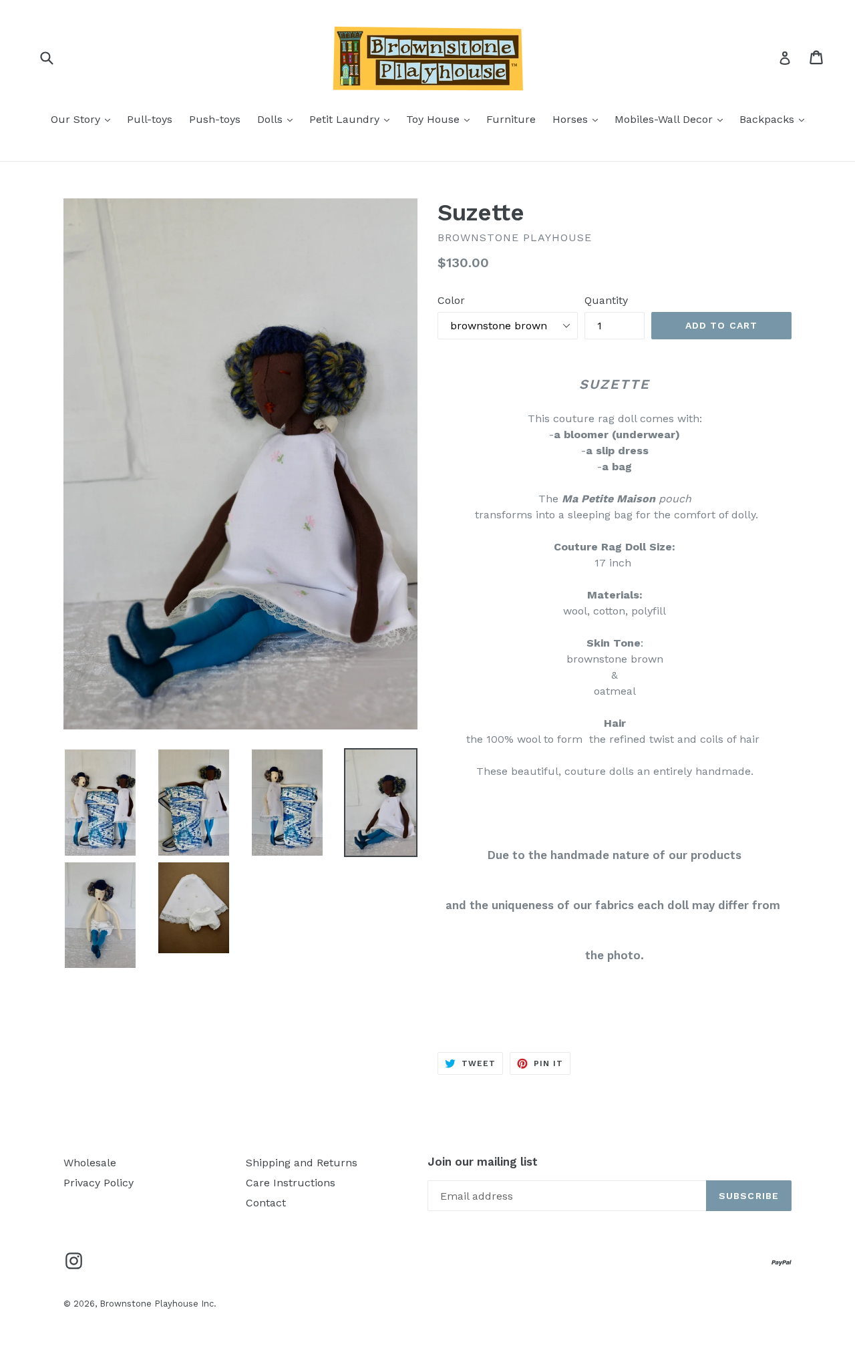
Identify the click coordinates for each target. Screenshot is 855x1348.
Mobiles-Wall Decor (672, 119)
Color (451, 300)
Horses (578, 119)
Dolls (278, 119)
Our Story (84, 119)
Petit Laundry (352, 119)
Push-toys (214, 119)
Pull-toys (149, 119)
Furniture (511, 119)
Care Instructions (290, 1182)
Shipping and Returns (301, 1162)
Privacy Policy (98, 1182)
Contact (266, 1202)
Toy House (441, 119)
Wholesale (89, 1162)
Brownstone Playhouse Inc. (158, 1304)
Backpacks (775, 119)
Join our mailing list (483, 1161)
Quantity (606, 300)
